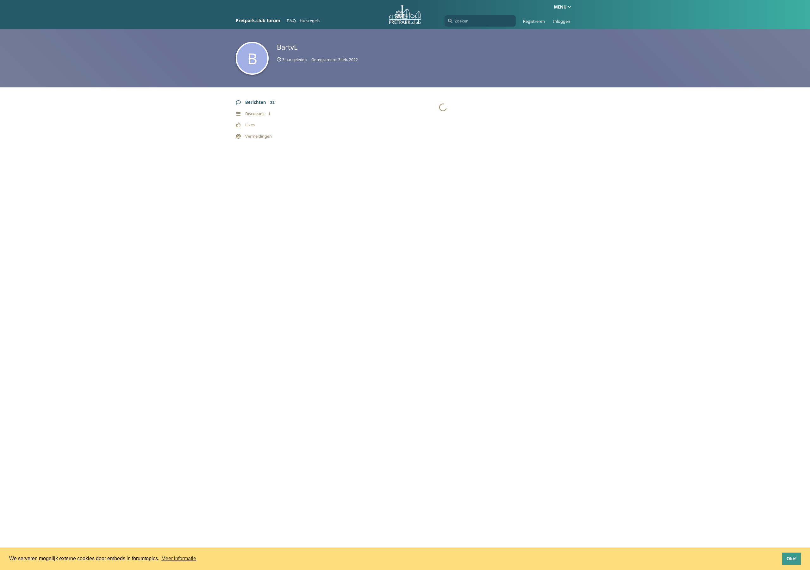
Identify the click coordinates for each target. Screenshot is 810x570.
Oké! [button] (792, 558)
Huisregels (310, 20)
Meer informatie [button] (178, 558)
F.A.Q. (291, 20)
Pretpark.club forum (258, 20)
